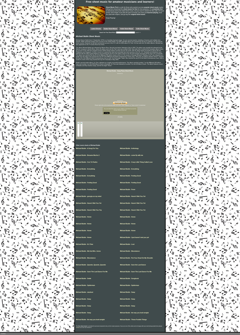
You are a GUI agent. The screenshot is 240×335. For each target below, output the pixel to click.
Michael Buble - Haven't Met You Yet (132, 196)
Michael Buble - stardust (84, 292)
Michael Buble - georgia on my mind (88, 196)
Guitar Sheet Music (110, 29)
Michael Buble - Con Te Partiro (86, 162)
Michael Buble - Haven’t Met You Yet (132, 210)
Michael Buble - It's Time (84, 244)
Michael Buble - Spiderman (85, 285)
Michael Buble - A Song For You (87, 148)
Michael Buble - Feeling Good (130, 176)
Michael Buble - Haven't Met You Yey (89, 210)
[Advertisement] (120, 87)
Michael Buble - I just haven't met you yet (134, 237)
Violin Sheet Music (126, 29)
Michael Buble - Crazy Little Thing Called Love (136, 162)
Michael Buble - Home (83, 217)
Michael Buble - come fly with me (131, 155)
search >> (138, 32)
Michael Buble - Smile (83, 278)
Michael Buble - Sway (127, 292)
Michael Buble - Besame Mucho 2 (87, 155)
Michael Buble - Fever (127, 189)
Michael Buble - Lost (127, 244)
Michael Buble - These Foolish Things (133, 319)
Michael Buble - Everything (85, 169)
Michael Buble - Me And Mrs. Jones (88, 251)
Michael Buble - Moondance (130, 251)
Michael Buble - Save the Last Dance (133, 265)
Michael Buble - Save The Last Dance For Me (92, 271)
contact (78, 327)
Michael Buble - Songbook (129, 278)
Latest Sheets (96, 29)
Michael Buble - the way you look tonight (134, 313)
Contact (3, 333)
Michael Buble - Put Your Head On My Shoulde (136, 258)
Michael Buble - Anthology (129, 148)
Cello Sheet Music (142, 29)
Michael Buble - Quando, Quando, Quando (91, 265)
